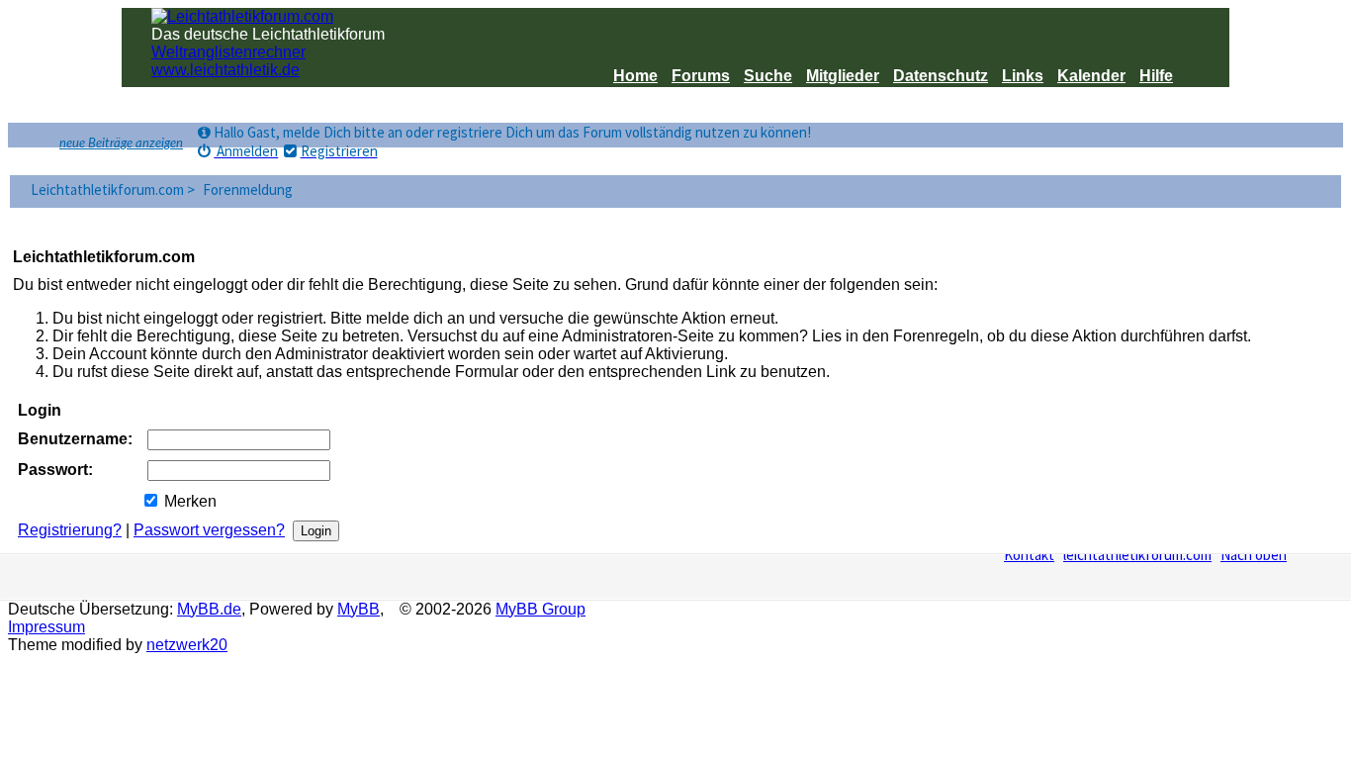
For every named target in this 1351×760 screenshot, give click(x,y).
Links (1022, 75)
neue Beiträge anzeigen (121, 144)
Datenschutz (940, 75)
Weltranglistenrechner (228, 52)
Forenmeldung (248, 189)
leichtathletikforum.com (1137, 554)
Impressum (46, 626)
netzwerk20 (186, 644)
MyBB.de (209, 609)
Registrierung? (70, 530)
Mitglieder (842, 75)
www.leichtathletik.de (225, 69)
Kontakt (1029, 554)
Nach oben (1253, 554)
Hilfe (1156, 75)
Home (635, 75)
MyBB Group (540, 609)
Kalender (1091, 75)
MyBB (358, 609)
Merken (188, 501)
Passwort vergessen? (209, 530)
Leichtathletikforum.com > (114, 189)
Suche (768, 75)
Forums (701, 75)
